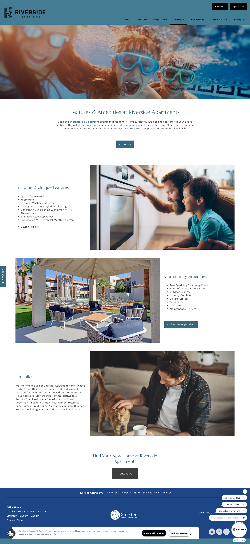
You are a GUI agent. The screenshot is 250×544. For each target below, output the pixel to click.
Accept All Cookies (154, 533)
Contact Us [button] (125, 473)
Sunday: (11, 520)
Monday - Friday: (16, 511)
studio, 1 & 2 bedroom (86, 121)
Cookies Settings (179, 533)
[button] (220, 6)
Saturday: (12, 515)
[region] (105, 533)
